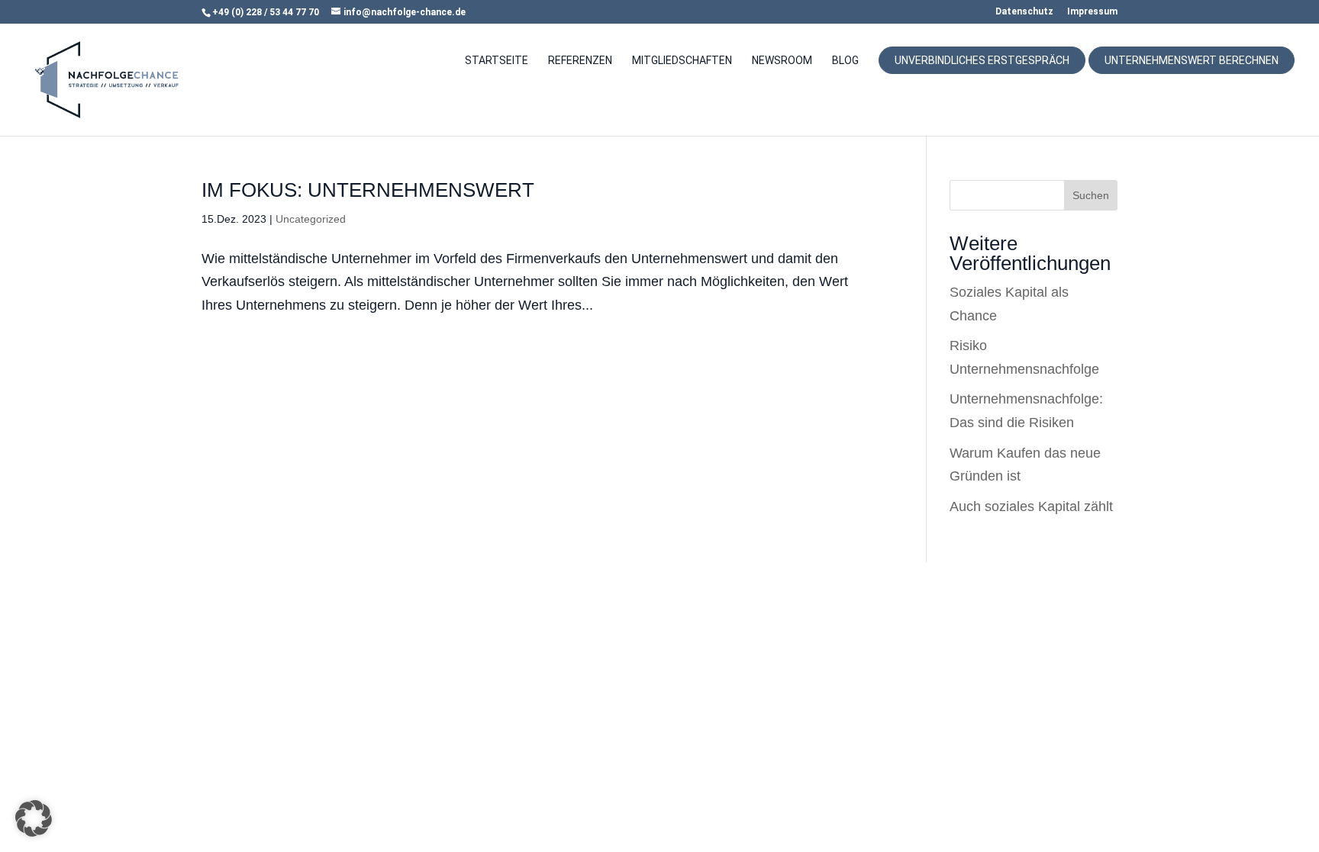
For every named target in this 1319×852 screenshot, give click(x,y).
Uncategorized (311, 219)
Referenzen (580, 60)
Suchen (1090, 195)
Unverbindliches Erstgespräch (982, 60)
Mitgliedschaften (682, 60)
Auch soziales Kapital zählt (1031, 506)
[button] (33, 818)
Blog (845, 60)
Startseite (496, 60)
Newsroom (782, 60)
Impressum (1092, 12)
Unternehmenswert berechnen (1192, 60)
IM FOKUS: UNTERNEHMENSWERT (368, 189)
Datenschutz (1024, 12)
